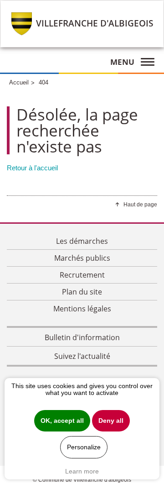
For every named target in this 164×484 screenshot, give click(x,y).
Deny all (110, 420)
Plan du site (82, 291)
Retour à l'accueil (32, 168)
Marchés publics (82, 258)
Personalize (84, 447)
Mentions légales (82, 308)
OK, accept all (62, 420)
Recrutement (82, 275)
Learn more (82, 471)
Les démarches (82, 241)
